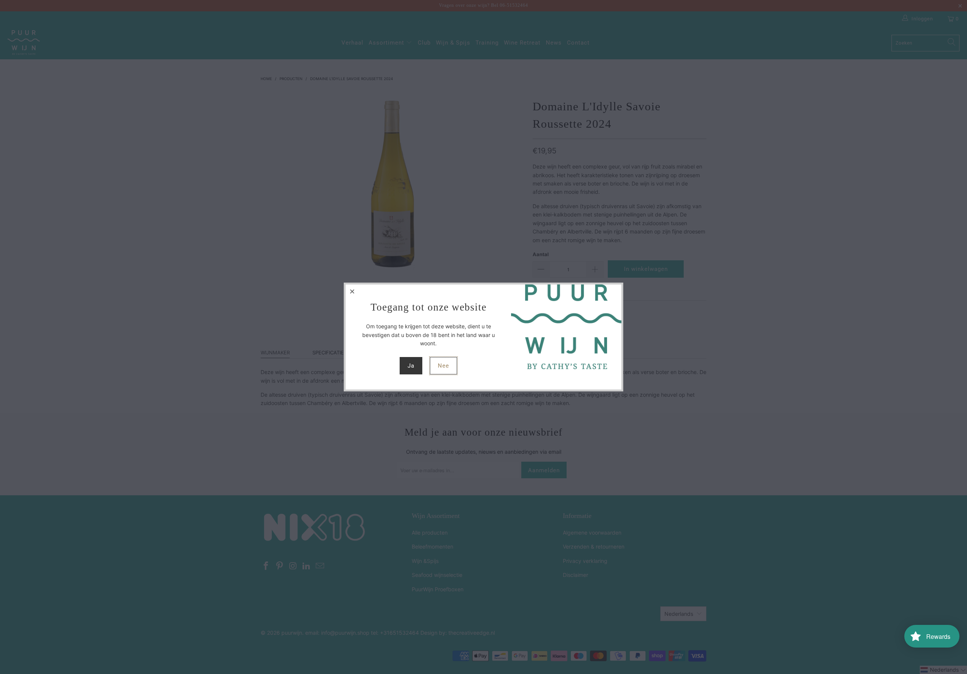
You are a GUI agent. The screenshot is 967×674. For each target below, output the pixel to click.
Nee (443, 365)
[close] (352, 291)
